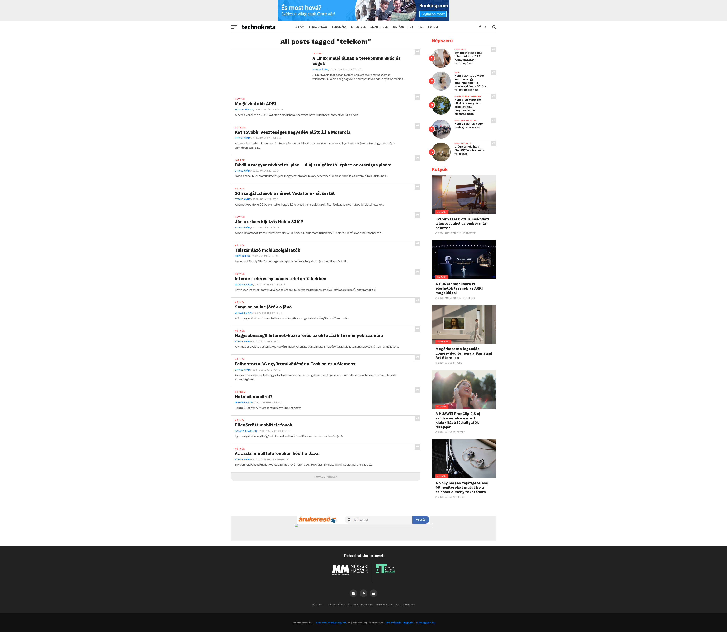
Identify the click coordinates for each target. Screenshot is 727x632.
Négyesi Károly (244, 110)
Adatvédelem (405, 604)
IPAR (421, 26)
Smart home (379, 26)
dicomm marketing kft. (331, 622)
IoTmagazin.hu (425, 622)
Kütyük (299, 26)
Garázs (398, 26)
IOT (411, 26)
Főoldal (318, 604)
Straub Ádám (320, 69)
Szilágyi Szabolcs (246, 431)
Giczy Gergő (242, 256)
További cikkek (325, 476)
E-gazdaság (318, 26)
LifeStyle (358, 26)
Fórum (433, 26)
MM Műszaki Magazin (399, 622)
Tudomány (339, 26)
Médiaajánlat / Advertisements (350, 604)
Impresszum (384, 604)
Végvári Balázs (243, 284)
